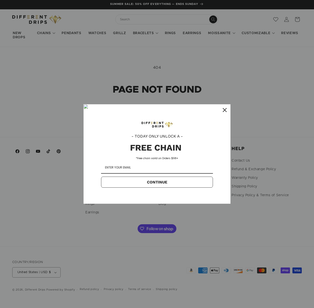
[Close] (225, 110)
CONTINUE (157, 182)
